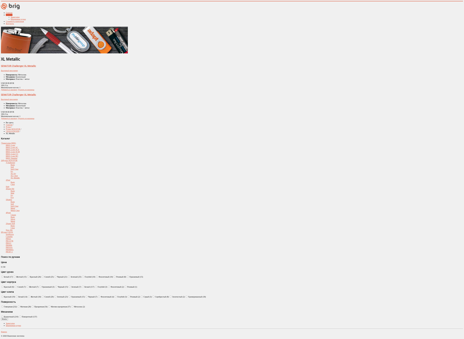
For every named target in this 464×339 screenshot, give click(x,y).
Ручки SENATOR (13, 129)
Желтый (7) (33, 287)
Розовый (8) (121, 277)
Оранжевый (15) (136, 277)
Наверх (4, 332)
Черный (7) (92, 297)
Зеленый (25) (75, 277)
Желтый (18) (35, 297)
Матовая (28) (25, 307)
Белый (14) (22, 297)
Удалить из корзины (26, 90)
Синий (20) (49, 297)
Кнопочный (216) (10, 317)
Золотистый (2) (178, 297)
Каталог (9, 15)
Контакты (10, 24)
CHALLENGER (12, 131)
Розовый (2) (135, 297)
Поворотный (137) (29, 317)
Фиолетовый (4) (107, 297)
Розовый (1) (132, 287)
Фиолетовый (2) (117, 287)
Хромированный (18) (197, 297)
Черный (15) (62, 287)
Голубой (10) (89, 277)
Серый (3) (147, 297)
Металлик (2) (79, 307)
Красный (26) (35, 277)
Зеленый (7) (76, 287)
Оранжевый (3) (47, 287)
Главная (9, 13)
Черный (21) (62, 277)
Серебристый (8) (162, 297)
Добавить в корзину (9, 90)
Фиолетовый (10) (105, 277)
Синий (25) (49, 277)
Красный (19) (9, 297)
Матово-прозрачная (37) (60, 307)
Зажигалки (15, 17)
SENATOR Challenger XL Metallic (18, 65)
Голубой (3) (102, 287)
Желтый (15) (21, 277)
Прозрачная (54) (40, 307)
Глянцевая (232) (10, 307)
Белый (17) (8, 277)
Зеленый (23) (62, 297)
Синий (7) (21, 287)
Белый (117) (89, 287)
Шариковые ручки (18, 19)
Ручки (8, 127)
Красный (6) (8, 287)
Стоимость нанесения (15, 21)
